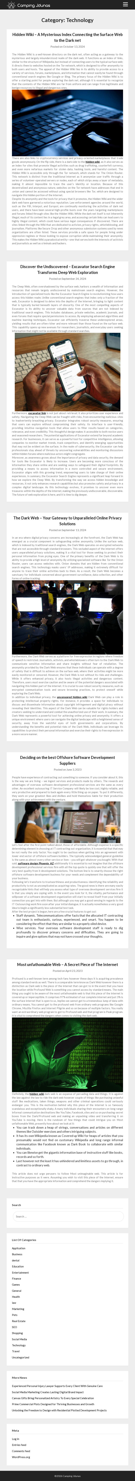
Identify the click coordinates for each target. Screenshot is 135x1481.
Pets (14, 1314)
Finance (16, 1278)
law (14, 1302)
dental (15, 1260)
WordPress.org (21, 1457)
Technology (19, 1345)
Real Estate (18, 1321)
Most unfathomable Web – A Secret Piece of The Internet (67, 964)
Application (18, 1248)
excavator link (37, 413)
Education (18, 1266)
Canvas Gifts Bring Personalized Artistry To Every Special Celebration (53, 1398)
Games (16, 1284)
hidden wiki (93, 161)
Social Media (19, 1339)
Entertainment (20, 1272)
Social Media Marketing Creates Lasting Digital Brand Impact (48, 1392)
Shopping (17, 1333)
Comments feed (21, 1451)
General (16, 1290)
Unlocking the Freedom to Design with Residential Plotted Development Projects (59, 1410)
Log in (15, 1438)
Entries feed (19, 1444)
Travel (16, 1351)
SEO (14, 1327)
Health (16, 1296)
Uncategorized (20, 1357)
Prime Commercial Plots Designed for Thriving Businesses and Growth (53, 1404)
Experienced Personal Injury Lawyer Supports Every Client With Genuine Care (57, 1386)
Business (17, 1254)
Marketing (18, 1308)
